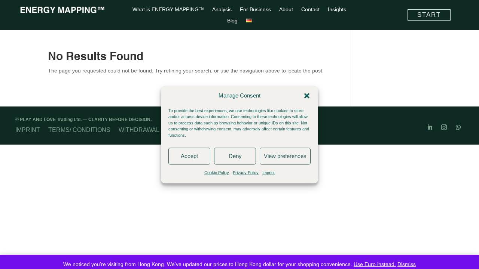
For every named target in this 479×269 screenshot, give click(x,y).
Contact (310, 9)
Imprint (268, 173)
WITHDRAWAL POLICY (151, 130)
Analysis (222, 9)
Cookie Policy (216, 173)
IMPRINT (27, 130)
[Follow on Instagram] (443, 127)
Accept (189, 156)
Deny (235, 156)
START (429, 14)
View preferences (285, 156)
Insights (337, 9)
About (286, 9)
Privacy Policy (246, 173)
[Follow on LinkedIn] (429, 127)
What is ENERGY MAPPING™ (168, 9)
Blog (232, 21)
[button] (307, 95)
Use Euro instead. (375, 264)
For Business (255, 9)
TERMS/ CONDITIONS (79, 130)
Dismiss (406, 264)
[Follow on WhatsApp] (458, 127)
